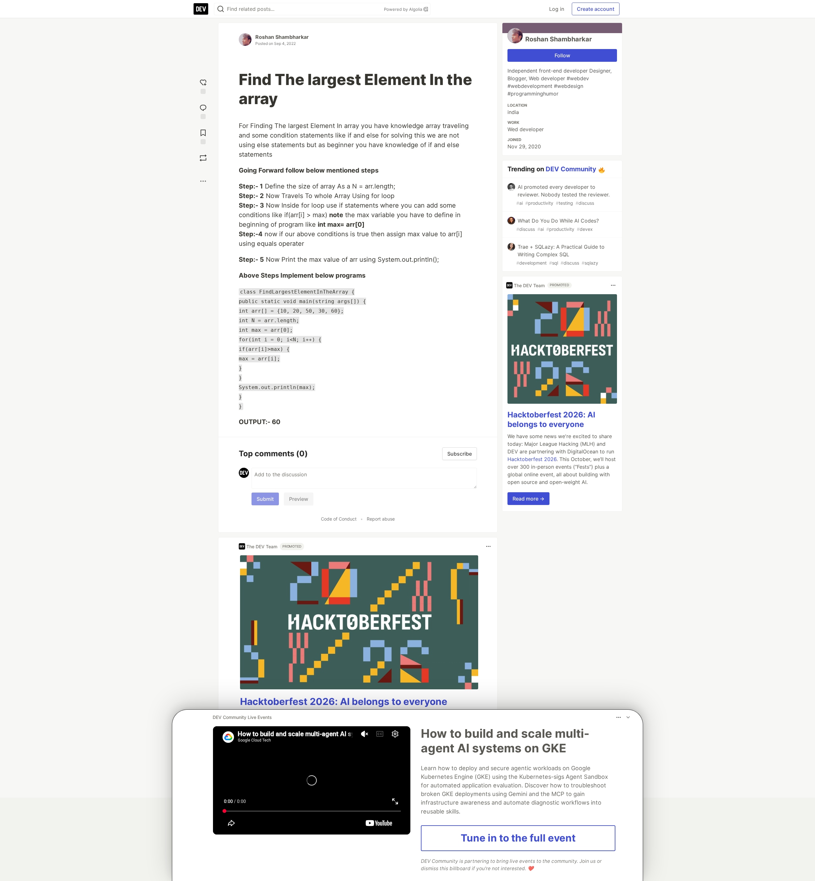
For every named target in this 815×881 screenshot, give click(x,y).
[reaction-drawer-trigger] (203, 86)
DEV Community (571, 169)
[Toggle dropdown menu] (488, 546)
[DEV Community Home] (201, 9)
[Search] (220, 9)
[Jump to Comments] (203, 111)
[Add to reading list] (203, 136)
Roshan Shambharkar (282, 37)
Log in (556, 9)
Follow (562, 55)
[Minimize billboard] (628, 717)
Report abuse (381, 519)
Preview (298, 499)
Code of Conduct (339, 519)
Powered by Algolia (403, 9)
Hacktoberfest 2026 (531, 459)
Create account (595, 9)
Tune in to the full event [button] (518, 838)
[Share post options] (203, 181)
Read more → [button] (528, 498)
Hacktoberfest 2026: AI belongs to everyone (343, 701)
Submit (265, 499)
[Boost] (203, 158)
